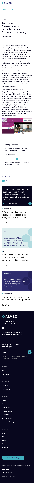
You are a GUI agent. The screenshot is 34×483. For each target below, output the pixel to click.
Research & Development (9, 422)
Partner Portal (6, 389)
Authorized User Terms (9, 476)
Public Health (6, 407)
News (3, 436)
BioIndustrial (5, 414)
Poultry (4, 400)
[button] (31, 3)
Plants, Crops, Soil (7, 411)
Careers (4, 440)
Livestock (4, 404)
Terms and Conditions (9, 359)
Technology (5, 374)
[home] (6, 3)
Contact (4, 444)
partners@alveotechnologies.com (12, 332)
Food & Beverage (7, 418)
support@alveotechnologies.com (12, 334)
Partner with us (6, 385)
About (3, 433)
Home (3, 370)
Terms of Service (7, 472)
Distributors (5, 447)
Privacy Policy (6, 469)
